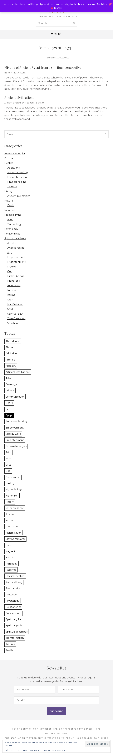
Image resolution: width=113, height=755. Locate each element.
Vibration (12, 323)
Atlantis (10, 390)
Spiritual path (15, 313)
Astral (9, 378)
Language (12, 526)
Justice (10, 514)
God (9, 271)
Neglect (10, 551)
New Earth (10, 210)
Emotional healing (16, 421)
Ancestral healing (17, 172)
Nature (8, 200)
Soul (10, 309)
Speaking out (13, 613)
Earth (10, 205)
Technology (14, 224)
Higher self (13, 280)
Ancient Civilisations (14, 103)
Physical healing (16, 181)
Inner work (13, 285)
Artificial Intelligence (18, 372)
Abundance (13, 341)
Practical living (12, 214)
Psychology (11, 229)
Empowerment (16, 257)
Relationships (12, 233)
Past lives (11, 569)
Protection (12, 594)
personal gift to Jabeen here (83, 729)
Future (8, 158)
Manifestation (15, 304)
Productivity (13, 588)
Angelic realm (15, 247)
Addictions (13, 167)
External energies (14, 153)
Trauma (12, 186)
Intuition (12, 290)
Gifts (8, 464)
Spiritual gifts (13, 619)
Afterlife (12, 243)
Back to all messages (57, 58)
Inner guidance (15, 508)
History (8, 73)
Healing (9, 163)
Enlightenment (16, 262)
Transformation (16, 318)
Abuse (9, 347)
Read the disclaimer (56, 733)
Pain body (11, 563)
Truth (9, 650)
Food (10, 219)
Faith (8, 452)
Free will (12, 266)
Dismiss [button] (58, 8)
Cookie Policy (61, 750)
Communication (15, 396)
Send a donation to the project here (35, 729)
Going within (13, 477)
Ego (9, 252)
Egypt (9, 415)
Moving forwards (15, 539)
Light (10, 299)
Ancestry (11, 365)
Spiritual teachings (15, 238)
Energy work (13, 433)
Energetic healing (17, 177)
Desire (9, 403)
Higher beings (15, 276)
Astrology (11, 384)
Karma (11, 295)
